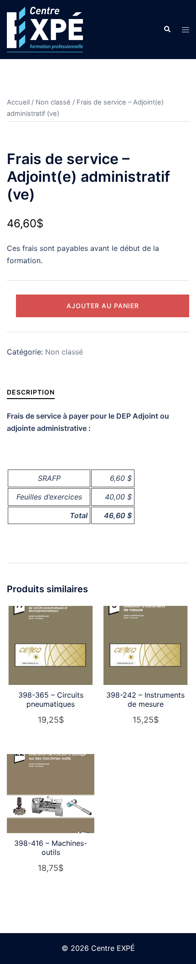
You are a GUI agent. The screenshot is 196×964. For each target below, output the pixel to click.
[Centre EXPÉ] (45, 28)
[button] (166, 29)
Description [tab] (31, 392)
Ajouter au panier (103, 306)
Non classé (53, 102)
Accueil (18, 102)
